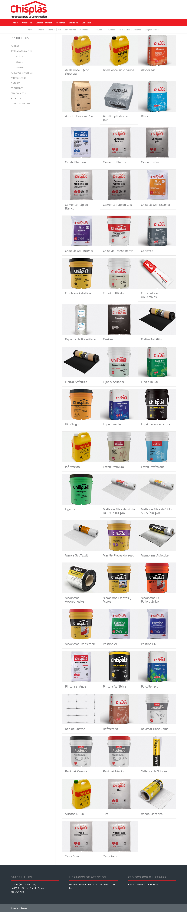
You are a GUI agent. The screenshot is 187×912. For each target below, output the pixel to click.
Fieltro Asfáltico (152, 339)
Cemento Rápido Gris (117, 205)
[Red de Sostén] (81, 709)
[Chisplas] (29, 9)
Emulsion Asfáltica (78, 293)
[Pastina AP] (119, 624)
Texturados (17, 88)
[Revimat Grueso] (81, 751)
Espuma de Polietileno (80, 339)
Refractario (110, 729)
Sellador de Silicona (154, 771)
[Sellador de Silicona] (157, 751)
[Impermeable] (119, 404)
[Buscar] (174, 22)
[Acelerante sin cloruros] (119, 50)
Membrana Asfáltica (155, 555)
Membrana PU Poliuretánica (150, 599)
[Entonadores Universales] (157, 273)
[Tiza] (119, 794)
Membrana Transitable (80, 644)
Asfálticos (20, 67)
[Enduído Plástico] (119, 273)
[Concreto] (157, 231)
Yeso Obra (72, 856)
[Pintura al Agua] (81, 666)
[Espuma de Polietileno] (81, 319)
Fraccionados (18, 93)
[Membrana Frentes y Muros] (119, 578)
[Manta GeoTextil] (81, 535)
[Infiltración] (81, 447)
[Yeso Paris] (119, 836)
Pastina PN (148, 644)
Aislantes (16, 98)
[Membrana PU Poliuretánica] (157, 578)
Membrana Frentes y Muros (117, 599)
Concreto (147, 251)
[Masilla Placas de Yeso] (119, 535)
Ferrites (108, 339)
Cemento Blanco (114, 162)
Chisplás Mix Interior (79, 251)
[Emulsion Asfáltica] (81, 273)
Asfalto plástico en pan (116, 118)
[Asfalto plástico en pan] (119, 96)
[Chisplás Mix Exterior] (157, 185)
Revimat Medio (113, 771)
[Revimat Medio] (119, 751)
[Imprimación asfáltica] (157, 404)
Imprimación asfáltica (155, 424)
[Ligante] (81, 489)
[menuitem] (15, 22)
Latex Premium (113, 467)
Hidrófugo (72, 424)
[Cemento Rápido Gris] (119, 185)
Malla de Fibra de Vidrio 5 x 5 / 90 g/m (157, 511)
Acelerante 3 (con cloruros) (77, 72)
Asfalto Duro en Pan (79, 116)
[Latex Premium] (119, 447)
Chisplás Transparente (118, 251)
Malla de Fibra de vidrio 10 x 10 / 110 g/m (119, 511)
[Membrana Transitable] (81, 624)
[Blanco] (157, 96)
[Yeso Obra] (81, 836)
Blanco (145, 116)
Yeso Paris (110, 856)
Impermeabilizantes (21, 51)
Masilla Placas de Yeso (118, 555)
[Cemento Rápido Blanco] (81, 185)
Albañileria (148, 70)
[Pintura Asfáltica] (119, 666)
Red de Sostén (75, 729)
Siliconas (20, 62)
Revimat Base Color (154, 729)
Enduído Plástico (114, 293)
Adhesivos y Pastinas (22, 73)
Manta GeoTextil (76, 555)
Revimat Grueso (76, 771)
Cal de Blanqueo (76, 162)
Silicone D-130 (74, 814)
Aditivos (15, 46)
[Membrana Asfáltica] (157, 535)
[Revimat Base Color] (157, 709)
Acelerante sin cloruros (118, 70)
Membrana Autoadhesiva (74, 599)
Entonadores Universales (150, 295)
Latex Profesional (153, 467)
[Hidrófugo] (81, 404)
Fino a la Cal (149, 382)
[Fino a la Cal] (157, 362)
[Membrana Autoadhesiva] (81, 578)
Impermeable (112, 424)
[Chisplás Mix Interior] (81, 231)
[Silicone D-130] (81, 794)
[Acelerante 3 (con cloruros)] (81, 50)
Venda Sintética (152, 814)
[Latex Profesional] (157, 447)
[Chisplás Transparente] (119, 231)
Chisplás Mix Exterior (155, 205)
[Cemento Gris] (157, 142)
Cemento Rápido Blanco (76, 206)
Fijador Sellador (113, 382)
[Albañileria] (157, 50)
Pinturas (15, 83)
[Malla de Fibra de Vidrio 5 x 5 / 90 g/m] (157, 489)
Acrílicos (19, 56)
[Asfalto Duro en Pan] (81, 96)
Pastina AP (110, 644)
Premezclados (18, 78)
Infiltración (72, 467)
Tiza (106, 814)
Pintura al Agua (75, 686)
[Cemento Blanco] (119, 142)
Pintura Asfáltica (114, 686)
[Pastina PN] (157, 624)
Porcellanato (149, 686)
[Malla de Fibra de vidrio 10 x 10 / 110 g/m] (119, 489)
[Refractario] (119, 709)
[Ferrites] (119, 319)
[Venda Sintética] (157, 794)
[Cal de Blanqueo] (81, 142)
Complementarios (20, 103)
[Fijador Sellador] (119, 362)
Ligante (70, 509)
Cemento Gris (150, 162)
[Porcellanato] (157, 666)
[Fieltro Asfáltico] (157, 319)
